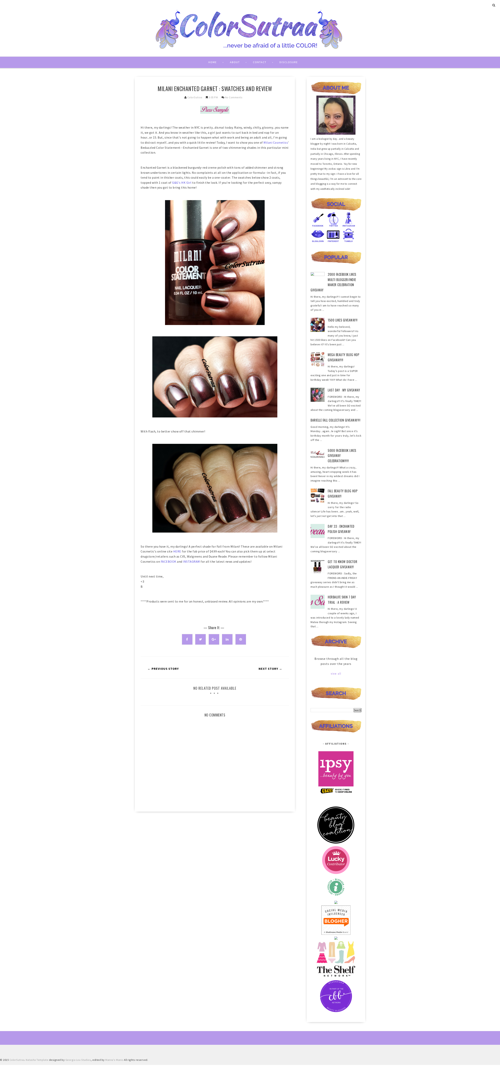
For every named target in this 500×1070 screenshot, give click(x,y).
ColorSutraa (194, 97)
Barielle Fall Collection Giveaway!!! (335, 420)
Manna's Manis (114, 1060)
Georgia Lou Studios (78, 1060)
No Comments (234, 97)
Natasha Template (37, 1060)
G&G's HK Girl (182, 182)
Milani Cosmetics (275, 142)
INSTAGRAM (191, 561)
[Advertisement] (215, 847)
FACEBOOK (168, 561)
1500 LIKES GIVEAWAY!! (343, 320)
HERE (177, 551)
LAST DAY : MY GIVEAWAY (344, 390)
